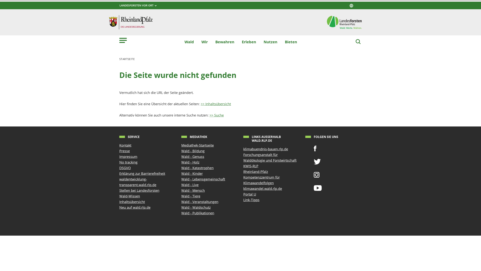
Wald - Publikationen (197, 213)
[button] (123, 40)
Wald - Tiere (190, 196)
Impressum (128, 156)
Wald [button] (189, 41)
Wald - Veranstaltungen (199, 201)
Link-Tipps (251, 200)
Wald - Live (190, 185)
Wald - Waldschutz (196, 207)
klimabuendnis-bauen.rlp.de (265, 149)
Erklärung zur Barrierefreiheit (142, 173)
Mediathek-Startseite (197, 145)
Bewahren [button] (224, 41)
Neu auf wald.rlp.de (135, 207)
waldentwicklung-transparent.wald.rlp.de (137, 182)
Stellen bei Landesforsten (139, 190)
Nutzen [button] (270, 41)
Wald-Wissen (129, 196)
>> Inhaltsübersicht (216, 104)
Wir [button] (204, 41)
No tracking (128, 162)
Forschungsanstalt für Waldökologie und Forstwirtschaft (269, 157)
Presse (124, 151)
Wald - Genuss (192, 156)
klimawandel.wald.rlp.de (262, 188)
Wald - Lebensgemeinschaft (203, 179)
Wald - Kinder (192, 173)
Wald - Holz (190, 162)
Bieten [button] (291, 41)
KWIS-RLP (250, 166)
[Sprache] (351, 6)
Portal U (249, 194)
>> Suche (216, 115)
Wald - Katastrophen (197, 168)
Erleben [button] (249, 41)
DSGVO (125, 168)
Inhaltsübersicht (132, 201)
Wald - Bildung (193, 151)
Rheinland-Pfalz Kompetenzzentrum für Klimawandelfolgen (261, 177)
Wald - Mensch (193, 190)
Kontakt (125, 145)
